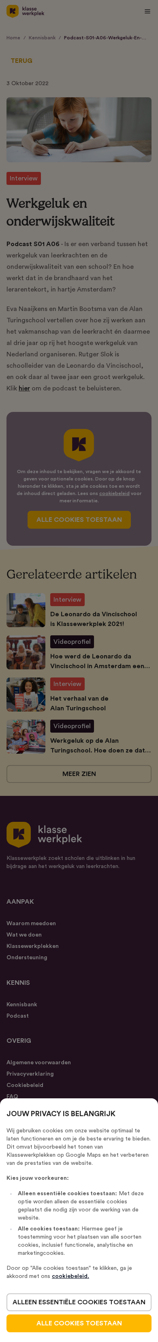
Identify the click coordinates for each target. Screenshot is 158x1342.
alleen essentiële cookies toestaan (79, 1302)
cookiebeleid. (70, 1276)
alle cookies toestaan (79, 1323)
